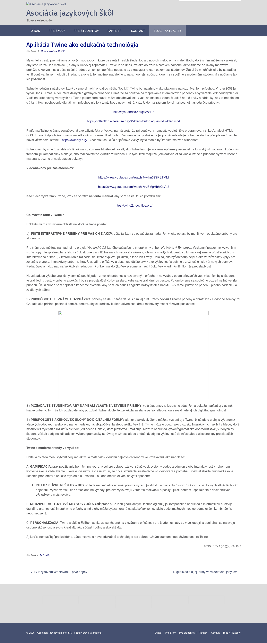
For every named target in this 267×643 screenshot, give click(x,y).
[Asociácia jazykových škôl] (46, 4)
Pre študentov (86, 30)
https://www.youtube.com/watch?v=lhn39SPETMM (133, 177)
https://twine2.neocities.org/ (133, 205)
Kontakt (138, 30)
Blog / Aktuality (167, 30)
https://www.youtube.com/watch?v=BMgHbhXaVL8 (133, 187)
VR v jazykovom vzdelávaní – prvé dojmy (56, 572)
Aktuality (44, 555)
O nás (35, 30)
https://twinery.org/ (74, 140)
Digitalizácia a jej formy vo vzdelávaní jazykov (207, 572)
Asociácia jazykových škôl (70, 13)
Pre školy (57, 30)
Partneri (115, 30)
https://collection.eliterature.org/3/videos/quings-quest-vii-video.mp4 (133, 121)
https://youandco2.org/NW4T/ (133, 112)
